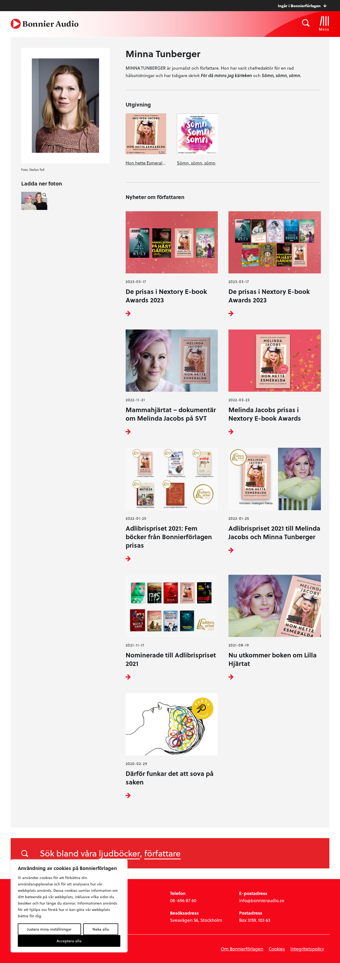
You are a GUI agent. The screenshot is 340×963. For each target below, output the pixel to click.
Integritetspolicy (307, 948)
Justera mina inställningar (49, 929)
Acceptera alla (69, 941)
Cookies (277, 948)
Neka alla (100, 929)
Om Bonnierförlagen (242, 948)
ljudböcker (119, 853)
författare (162, 853)
